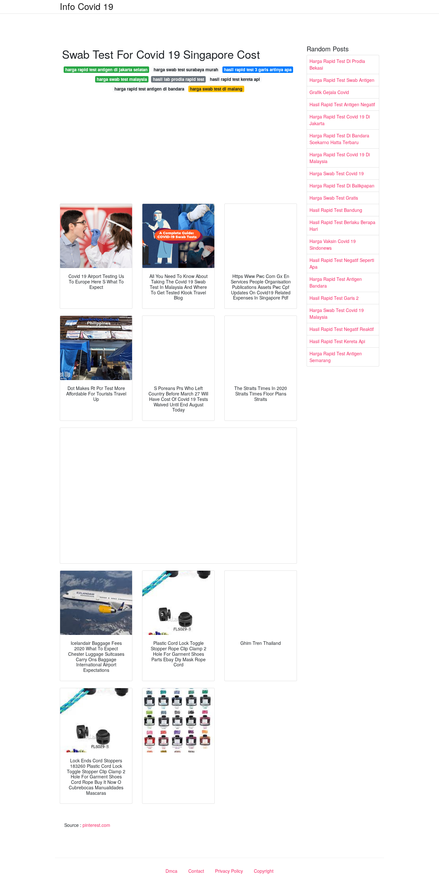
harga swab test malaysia (122, 79)
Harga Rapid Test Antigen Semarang (335, 356)
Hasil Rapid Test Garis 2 (334, 298)
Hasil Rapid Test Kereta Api (337, 341)
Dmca (171, 871)
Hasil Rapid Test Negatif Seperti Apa (341, 263)
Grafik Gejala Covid (329, 92)
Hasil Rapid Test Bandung (335, 210)
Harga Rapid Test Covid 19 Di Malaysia (339, 157)
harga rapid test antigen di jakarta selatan (106, 69)
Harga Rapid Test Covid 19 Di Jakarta (339, 119)
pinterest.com (96, 825)
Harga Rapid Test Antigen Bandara (335, 282)
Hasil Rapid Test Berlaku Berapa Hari (342, 225)
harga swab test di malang (216, 89)
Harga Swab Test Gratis (333, 198)
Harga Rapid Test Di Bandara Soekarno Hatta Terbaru (339, 138)
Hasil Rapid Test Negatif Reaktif (341, 329)
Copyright (263, 871)
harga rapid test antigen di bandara (149, 89)
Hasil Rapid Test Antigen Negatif (342, 104)
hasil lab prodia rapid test (178, 79)
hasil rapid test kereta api (235, 79)
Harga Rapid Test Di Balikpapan (341, 185)
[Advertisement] (178, 150)
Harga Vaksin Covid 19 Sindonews (332, 244)
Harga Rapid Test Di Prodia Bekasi (337, 64)
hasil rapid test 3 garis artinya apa (257, 69)
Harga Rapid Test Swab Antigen (341, 80)
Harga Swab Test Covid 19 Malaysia (336, 313)
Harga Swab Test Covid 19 (336, 173)
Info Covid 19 (86, 6)
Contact (196, 871)
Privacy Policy (229, 871)
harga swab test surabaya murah (186, 69)
